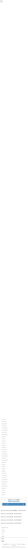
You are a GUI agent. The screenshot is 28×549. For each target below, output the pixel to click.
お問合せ (2, 538)
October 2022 (4, 458)
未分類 (3, 536)
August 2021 (4, 488)
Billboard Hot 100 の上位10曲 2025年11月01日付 (11, 523)
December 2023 (4, 428)
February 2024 (4, 423)
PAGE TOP (26, 531)
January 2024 (4, 425)
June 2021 (3, 492)
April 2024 (3, 419)
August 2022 (4, 462)
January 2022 (4, 477)
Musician (3, 531)
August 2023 (4, 436)
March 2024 (4, 421)
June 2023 (3, 440)
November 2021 (4, 481)
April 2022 (3, 471)
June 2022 (3, 466)
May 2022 (3, 468)
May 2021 (3, 494)
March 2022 (4, 473)
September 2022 (5, 460)
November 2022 (4, 455)
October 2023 (4, 432)
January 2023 (4, 451)
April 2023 (3, 445)
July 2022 (3, 464)
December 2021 (4, 479)
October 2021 (4, 483)
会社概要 (2, 541)
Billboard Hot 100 (5, 527)
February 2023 (4, 449)
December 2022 (4, 453)
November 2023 (4, 430)
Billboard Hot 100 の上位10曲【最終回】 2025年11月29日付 (13, 510)
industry (3, 529)
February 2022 (4, 475)
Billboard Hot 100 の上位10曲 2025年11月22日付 (11, 513)
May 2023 (3, 443)
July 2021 (3, 490)
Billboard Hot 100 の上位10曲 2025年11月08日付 (11, 520)
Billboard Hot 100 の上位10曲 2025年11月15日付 (11, 516)
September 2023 (5, 434)
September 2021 (5, 486)
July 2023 (3, 438)
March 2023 (4, 447)
